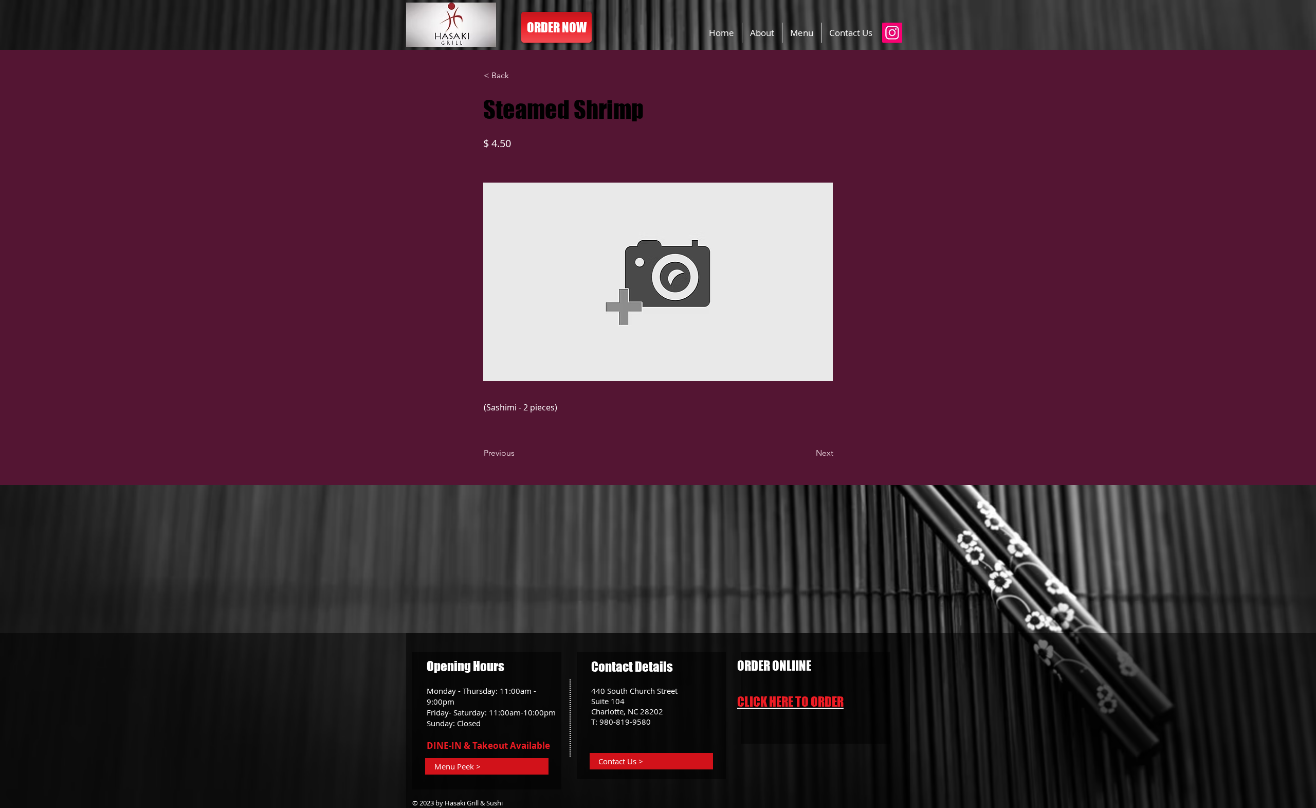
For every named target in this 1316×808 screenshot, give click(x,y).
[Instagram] (892, 33)
